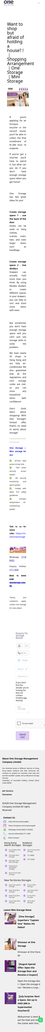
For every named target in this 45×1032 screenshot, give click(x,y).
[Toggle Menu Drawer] (39, 3)
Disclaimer (7, 794)
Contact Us (9, 817)
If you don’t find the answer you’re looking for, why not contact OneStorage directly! (22, 691)
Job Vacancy (7, 791)
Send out (22, 736)
